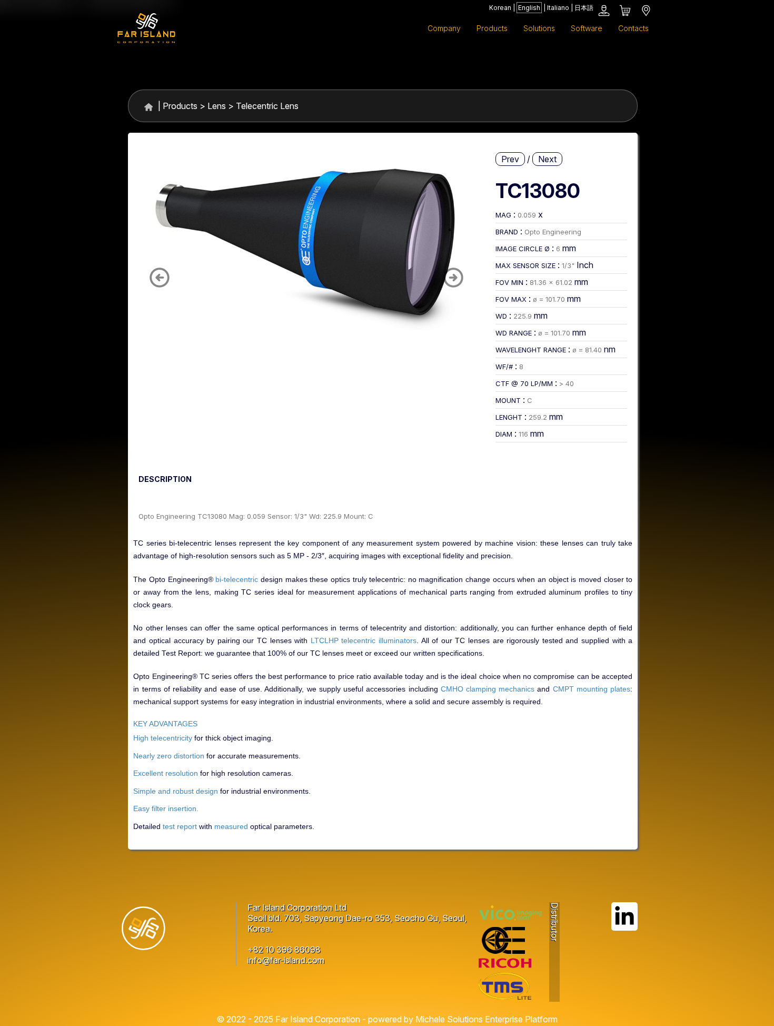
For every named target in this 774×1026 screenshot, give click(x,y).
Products (180, 106)
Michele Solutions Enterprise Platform (486, 1019)
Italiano (558, 8)
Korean (500, 8)
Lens (216, 106)
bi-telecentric (236, 580)
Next (547, 159)
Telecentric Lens (267, 106)
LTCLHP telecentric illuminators (363, 641)
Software (586, 28)
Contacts (633, 28)
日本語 (583, 8)
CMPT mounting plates (591, 689)
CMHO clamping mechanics (487, 689)
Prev (510, 159)
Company (444, 28)
